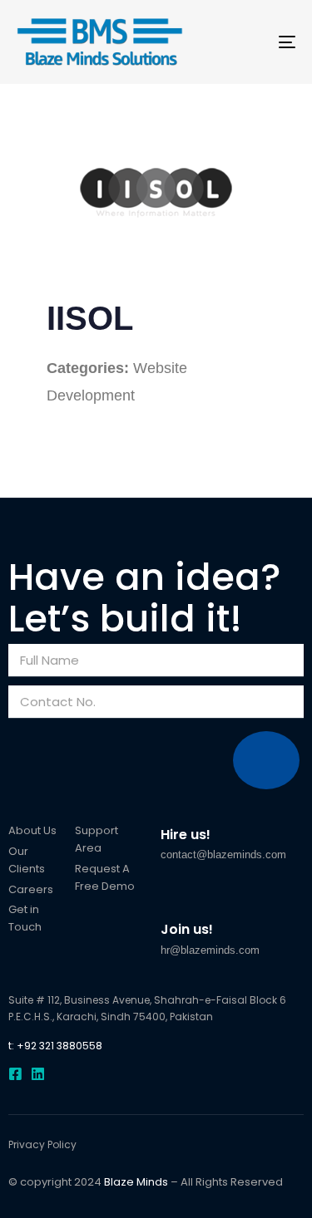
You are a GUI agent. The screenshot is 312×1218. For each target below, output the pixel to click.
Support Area (96, 839)
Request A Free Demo (105, 877)
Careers (30, 889)
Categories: (88, 368)
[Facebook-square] (15, 1074)
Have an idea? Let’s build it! (144, 598)
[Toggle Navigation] (248, 42)
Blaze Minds (136, 1182)
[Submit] (266, 760)
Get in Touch (25, 918)
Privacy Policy (42, 1144)
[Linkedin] (38, 1074)
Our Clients (26, 860)
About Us (32, 830)
